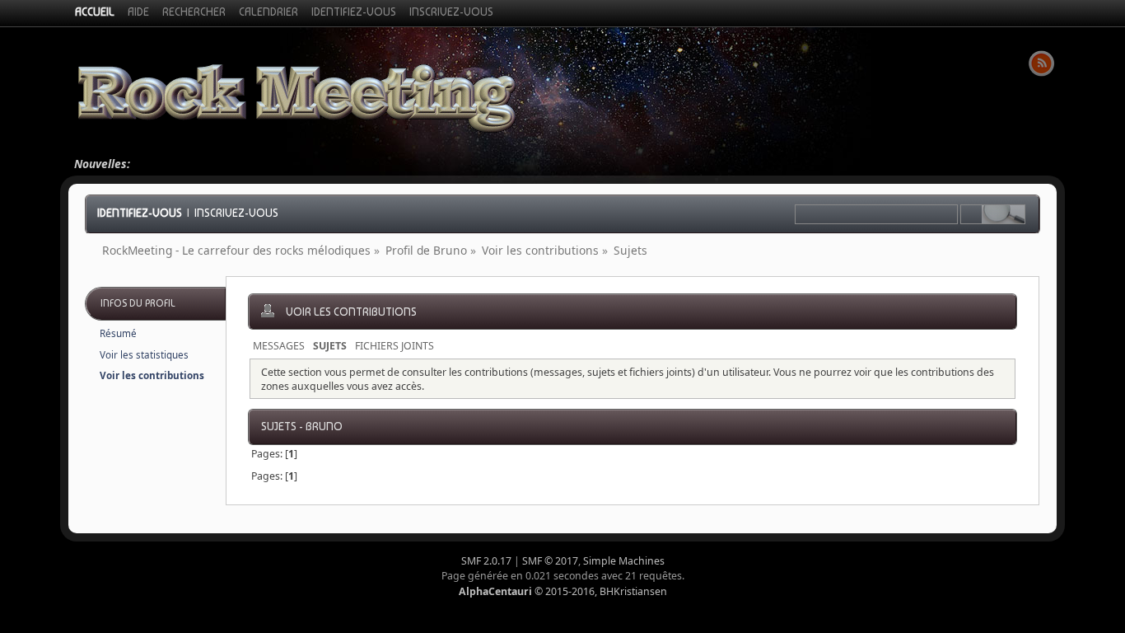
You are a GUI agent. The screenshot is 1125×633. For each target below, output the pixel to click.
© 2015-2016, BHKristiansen (563, 591)
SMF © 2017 (550, 561)
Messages (279, 346)
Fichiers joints (394, 346)
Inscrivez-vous (236, 212)
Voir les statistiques (144, 355)
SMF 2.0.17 (486, 561)
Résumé (118, 333)
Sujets (330, 346)
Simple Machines (624, 561)
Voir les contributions (152, 375)
